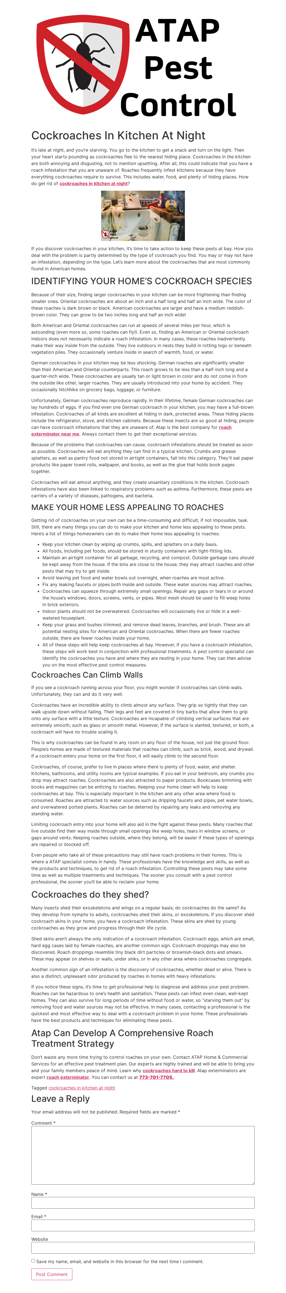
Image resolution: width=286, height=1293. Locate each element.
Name (39, 1194)
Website (39, 1239)
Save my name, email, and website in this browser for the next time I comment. (120, 1261)
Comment (43, 1123)
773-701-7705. (156, 1077)
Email (38, 1216)
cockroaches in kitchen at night (82, 1088)
